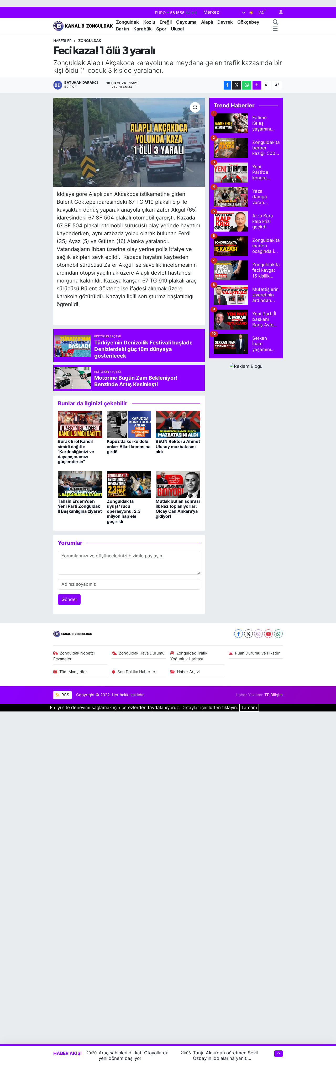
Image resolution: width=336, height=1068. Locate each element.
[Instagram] (258, 633)
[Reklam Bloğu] (246, 366)
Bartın (122, 29)
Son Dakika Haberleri (136, 671)
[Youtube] (268, 633)
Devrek (225, 22)
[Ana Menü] (275, 29)
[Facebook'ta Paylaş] (227, 85)
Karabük (142, 29)
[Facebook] (238, 633)
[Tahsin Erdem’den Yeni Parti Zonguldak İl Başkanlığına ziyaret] (80, 483)
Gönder (69, 599)
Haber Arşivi (188, 671)
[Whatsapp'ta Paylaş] (246, 85)
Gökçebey (248, 22)
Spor (161, 29)
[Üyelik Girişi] (278, 12)
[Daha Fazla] (257, 85)
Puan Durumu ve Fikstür (257, 653)
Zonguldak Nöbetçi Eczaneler (74, 656)
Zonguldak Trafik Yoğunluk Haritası (189, 656)
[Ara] (276, 22)
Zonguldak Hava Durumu (142, 653)
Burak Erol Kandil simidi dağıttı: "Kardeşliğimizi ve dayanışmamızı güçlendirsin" (76, 451)
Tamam (249, 707)
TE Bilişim (273, 695)
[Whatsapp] (278, 633)
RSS (64, 695)
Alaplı (207, 22)
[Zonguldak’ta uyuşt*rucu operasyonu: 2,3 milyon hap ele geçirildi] (129, 483)
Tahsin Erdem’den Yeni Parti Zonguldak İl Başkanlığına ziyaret (80, 506)
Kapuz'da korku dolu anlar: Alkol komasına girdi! (128, 446)
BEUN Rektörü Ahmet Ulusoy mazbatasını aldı (178, 446)
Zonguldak (127, 22)
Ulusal (177, 29)
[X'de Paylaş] (236, 85)
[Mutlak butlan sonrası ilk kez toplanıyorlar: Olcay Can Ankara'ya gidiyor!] (178, 483)
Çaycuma (186, 22)
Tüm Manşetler (73, 671)
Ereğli (166, 22)
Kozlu (149, 22)
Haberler (62, 40)
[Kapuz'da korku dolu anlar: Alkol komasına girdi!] (129, 424)
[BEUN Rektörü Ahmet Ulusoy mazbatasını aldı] (178, 424)
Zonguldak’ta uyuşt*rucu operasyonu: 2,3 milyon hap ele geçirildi (124, 511)
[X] (248, 633)
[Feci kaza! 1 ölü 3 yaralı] (129, 142)
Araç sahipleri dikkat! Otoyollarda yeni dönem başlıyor (134, 1055)
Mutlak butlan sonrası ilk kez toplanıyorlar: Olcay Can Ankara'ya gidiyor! (178, 509)
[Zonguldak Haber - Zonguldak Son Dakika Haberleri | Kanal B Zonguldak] (83, 25)
